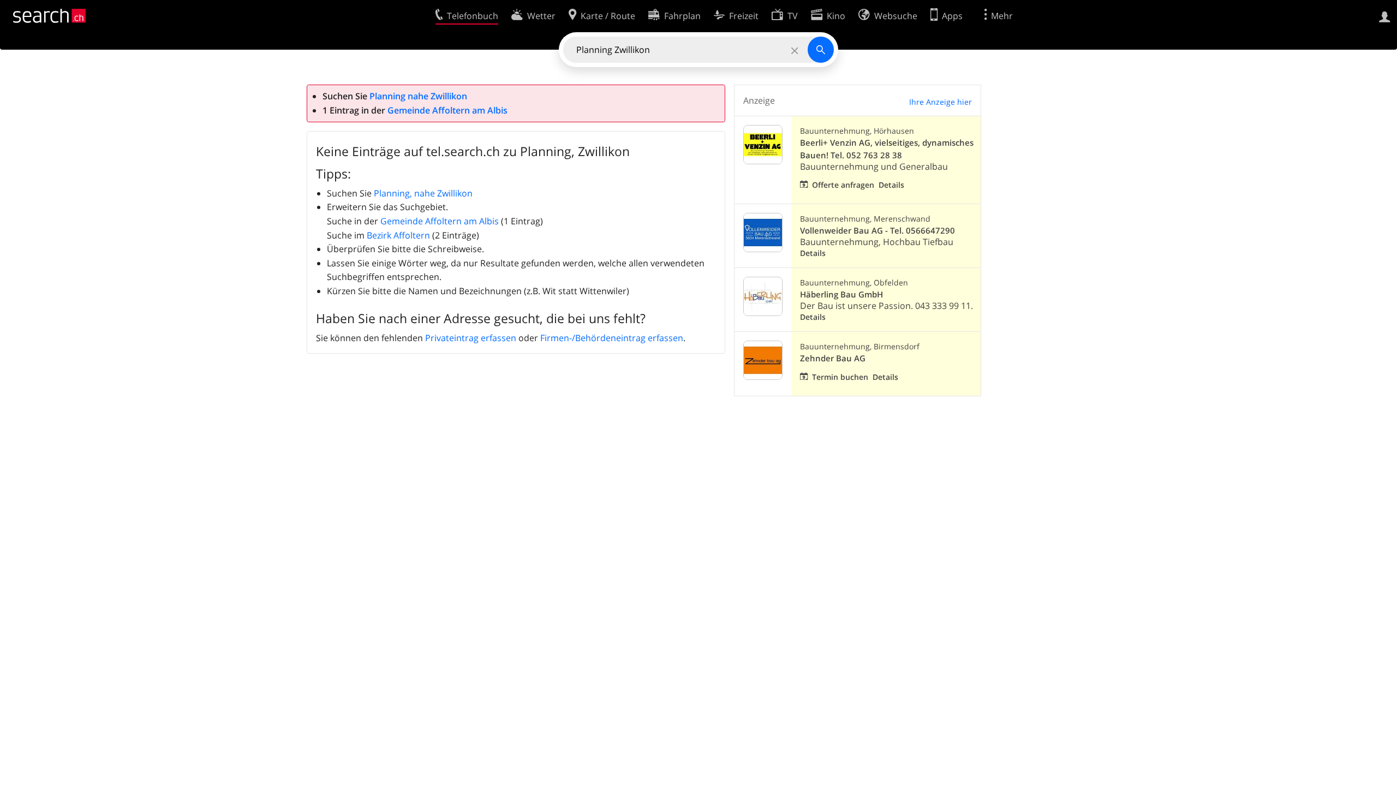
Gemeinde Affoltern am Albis (447, 110)
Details (891, 185)
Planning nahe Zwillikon (418, 96)
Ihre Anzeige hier (940, 102)
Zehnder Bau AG (832, 358)
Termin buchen (840, 377)
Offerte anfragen (843, 185)
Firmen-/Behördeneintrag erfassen (611, 338)
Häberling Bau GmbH (841, 294)
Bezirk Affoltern (398, 235)
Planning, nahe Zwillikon (423, 193)
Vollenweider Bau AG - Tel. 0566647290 (877, 230)
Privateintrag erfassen (470, 338)
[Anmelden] (1384, 15)
